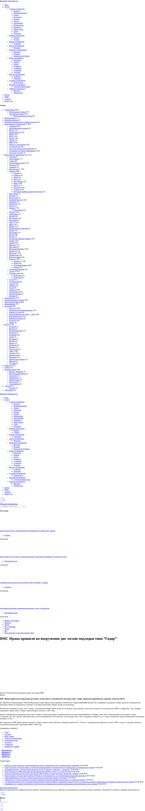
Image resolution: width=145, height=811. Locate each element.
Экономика (9, 390)
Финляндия (18, 93)
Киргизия (17, 278)
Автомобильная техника (18, 128)
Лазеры (12, 140)
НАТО (7, 7)
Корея (11, 235)
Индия (11, 216)
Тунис (11, 288)
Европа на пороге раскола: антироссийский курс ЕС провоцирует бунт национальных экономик (27, 530)
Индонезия (13, 218)
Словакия (17, 68)
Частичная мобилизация (23, 116)
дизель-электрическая (13, 738)
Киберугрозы (14, 380)
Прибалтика (13, 255)
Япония (12, 296)
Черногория (18, 83)
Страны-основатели (16, 9)
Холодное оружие (16, 153)
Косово (12, 237)
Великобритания (20, 13)
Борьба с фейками (16, 372)
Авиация (12, 126)
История (8, 306)
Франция (17, 33)
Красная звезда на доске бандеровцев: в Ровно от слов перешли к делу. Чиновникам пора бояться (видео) (45, 776)
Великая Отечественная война (21, 310)
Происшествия (10, 370)
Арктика (12, 165)
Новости (8, 365)
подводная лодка (11, 740)
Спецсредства (14, 147)
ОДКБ (7, 368)
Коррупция (13, 382)
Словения (17, 70)
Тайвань (12, 286)
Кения (16, 177)
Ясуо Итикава (10, 627)
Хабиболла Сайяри (12, 746)
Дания (16, 15)
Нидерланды (18, 25)
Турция (16, 40)
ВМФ (7, 97)
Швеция (17, 91)
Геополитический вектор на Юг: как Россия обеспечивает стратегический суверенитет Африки (42, 774)
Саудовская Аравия (16, 269)
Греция (16, 38)
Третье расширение (16, 46)
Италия (16, 19)
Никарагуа (13, 251)
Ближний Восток (15, 200)
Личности (13, 320)
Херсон (16, 267)
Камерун (17, 175)
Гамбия (16, 173)
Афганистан (13, 169)
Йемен (11, 226)
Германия (17, 44)
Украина (12, 290)
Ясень (7, 629)
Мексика (12, 245)
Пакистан (13, 253)
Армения (12, 167)
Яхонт (7, 625)
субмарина (9, 744)
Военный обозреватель (9, 1)
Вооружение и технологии (15, 124)
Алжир (11, 161)
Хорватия (17, 78)
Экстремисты (14, 384)
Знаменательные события (14, 300)
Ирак (11, 222)
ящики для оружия (12, 621)
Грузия (11, 206)
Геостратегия (10, 298)
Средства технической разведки (21, 149)
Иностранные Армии (17, 112)
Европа (12, 208)
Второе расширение (16, 42)
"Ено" (7, 732)
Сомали (8, 99)
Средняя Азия (14, 273)
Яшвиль (8, 623)
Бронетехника (14, 132)
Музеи (11, 323)
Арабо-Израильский (17, 163)
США (16, 31)
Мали (16, 183)
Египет (12, 212)
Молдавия (13, 247)
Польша (17, 54)
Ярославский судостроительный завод (19, 633)
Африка (12, 171)
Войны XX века (15, 312)
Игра (6, 5)
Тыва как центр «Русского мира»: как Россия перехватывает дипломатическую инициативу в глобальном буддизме (33, 556)
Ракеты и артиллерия (17, 145)
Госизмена (13, 376)
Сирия (11, 271)
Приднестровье (15, 257)
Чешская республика (22, 56)
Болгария (17, 60)
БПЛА (7, 95)
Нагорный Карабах (16, 249)
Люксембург (18, 23)
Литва (16, 64)
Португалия (18, 29)
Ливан (11, 241)
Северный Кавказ (20, 265)
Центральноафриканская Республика (28, 192)
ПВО (11, 143)
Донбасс (17, 261)
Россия (11, 259)
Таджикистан (14, 282)
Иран (11, 224)
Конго (16, 179)
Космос (12, 138)
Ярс (6, 631)
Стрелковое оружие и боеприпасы (22, 151)
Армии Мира (10, 110)
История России (15, 316)
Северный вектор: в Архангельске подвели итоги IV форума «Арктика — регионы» (24, 582)
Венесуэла (9, 101)
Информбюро (10, 304)
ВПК (11, 136)
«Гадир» (8, 734)
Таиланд (12, 284)
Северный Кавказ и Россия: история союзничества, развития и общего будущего (36, 778)
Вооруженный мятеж (17, 374)
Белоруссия (13, 198)
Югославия (18, 210)
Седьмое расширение (17, 80)
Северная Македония (22, 87)
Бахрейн (12, 196)
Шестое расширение (17, 74)
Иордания (13, 220)
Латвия (16, 62)
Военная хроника (11, 120)
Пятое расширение (16, 58)
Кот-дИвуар (18, 181)
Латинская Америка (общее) (20, 239)
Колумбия (13, 233)
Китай (11, 230)
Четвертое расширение (18, 50)
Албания (17, 76)
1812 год (12, 308)
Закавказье (13, 214)
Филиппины (14, 292)
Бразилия (12, 202)
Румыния (17, 66)
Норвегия (17, 27)
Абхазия (12, 157)
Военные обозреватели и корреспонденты (21, 122)
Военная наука (10, 118)
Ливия (11, 243)
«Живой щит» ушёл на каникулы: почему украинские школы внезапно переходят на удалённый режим (44, 780)
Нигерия (17, 188)
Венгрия (17, 52)
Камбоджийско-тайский (18, 228)
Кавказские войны (16, 318)
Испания (17, 48)
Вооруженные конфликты (15, 155)
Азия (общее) (14, 159)
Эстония (17, 72)
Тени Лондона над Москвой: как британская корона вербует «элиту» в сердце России (24, 608)
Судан (11, 280)
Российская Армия (16, 114)
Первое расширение (17, 35)
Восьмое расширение (17, 85)
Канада (16, 21)
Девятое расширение (17, 89)
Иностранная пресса (12, 302)
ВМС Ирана (9, 736)
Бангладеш (13, 194)
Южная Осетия (15, 294)
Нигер (16, 185)
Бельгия (17, 11)
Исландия (17, 17)
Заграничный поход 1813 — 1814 (22, 314)
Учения (7, 386)
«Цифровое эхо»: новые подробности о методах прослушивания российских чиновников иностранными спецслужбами (51, 784)
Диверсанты (14, 378)
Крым (16, 263)
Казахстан (17, 275)
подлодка (8, 742)
